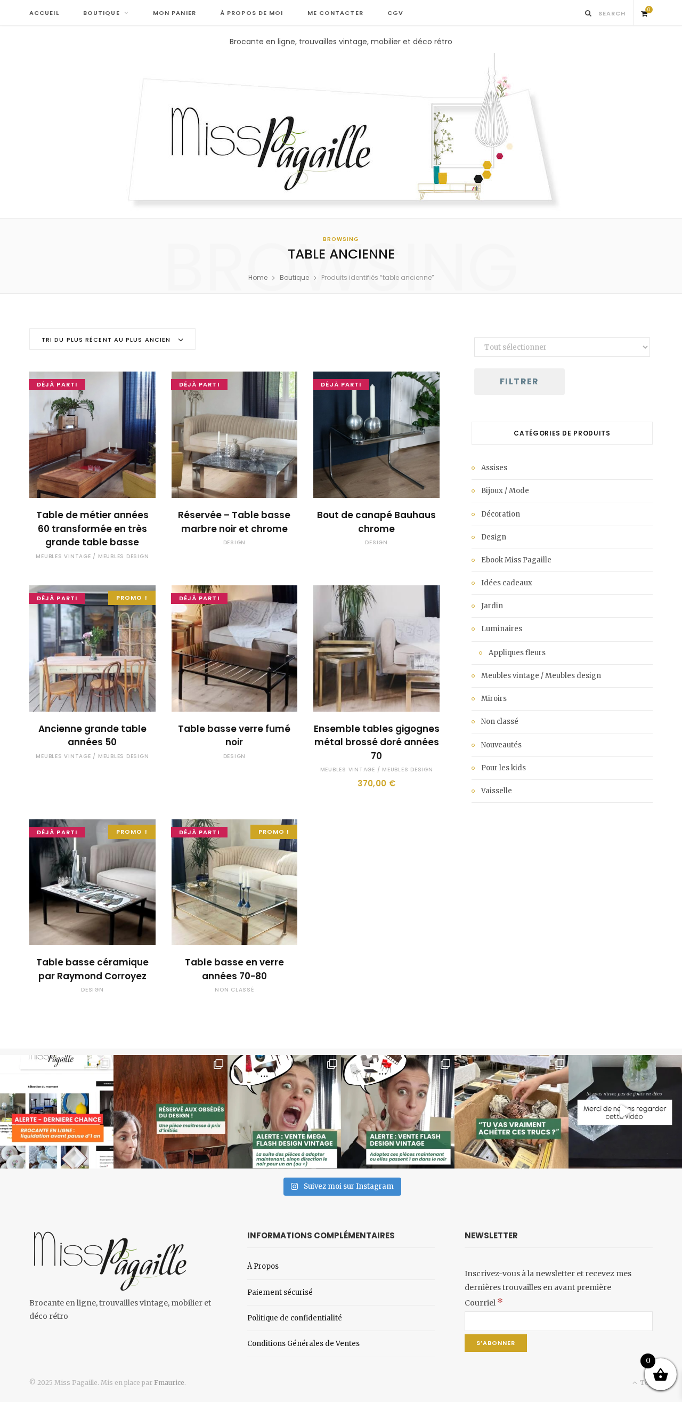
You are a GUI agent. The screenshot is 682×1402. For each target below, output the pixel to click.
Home (257, 277)
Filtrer (519, 381)
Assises (494, 467)
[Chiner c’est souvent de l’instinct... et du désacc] (511, 1112)
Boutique (294, 277)
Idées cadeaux (506, 582)
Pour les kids (503, 767)
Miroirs (494, 698)
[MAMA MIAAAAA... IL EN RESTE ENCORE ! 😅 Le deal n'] (284, 1112)
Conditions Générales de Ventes (303, 1343)
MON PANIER (174, 13)
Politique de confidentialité (294, 1318)
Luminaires (501, 628)
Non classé (234, 990)
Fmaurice (169, 1383)
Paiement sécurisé (280, 1292)
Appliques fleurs (517, 652)
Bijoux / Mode (505, 490)
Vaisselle (496, 790)
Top (645, 1383)
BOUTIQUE (101, 13)
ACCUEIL (44, 13)
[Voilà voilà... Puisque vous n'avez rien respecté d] (625, 1112)
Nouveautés (501, 745)
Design (234, 542)
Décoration (500, 514)
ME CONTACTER (335, 13)
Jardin (492, 605)
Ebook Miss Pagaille (516, 560)
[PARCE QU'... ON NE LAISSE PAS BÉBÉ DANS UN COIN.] (397, 1112)
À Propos (263, 1266)
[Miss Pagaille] (341, 133)
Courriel (484, 1303)
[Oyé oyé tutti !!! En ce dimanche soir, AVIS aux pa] (170, 1112)
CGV (395, 13)
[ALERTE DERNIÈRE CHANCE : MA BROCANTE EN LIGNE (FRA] (56, 1112)
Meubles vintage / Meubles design (92, 556)
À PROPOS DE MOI (251, 13)
